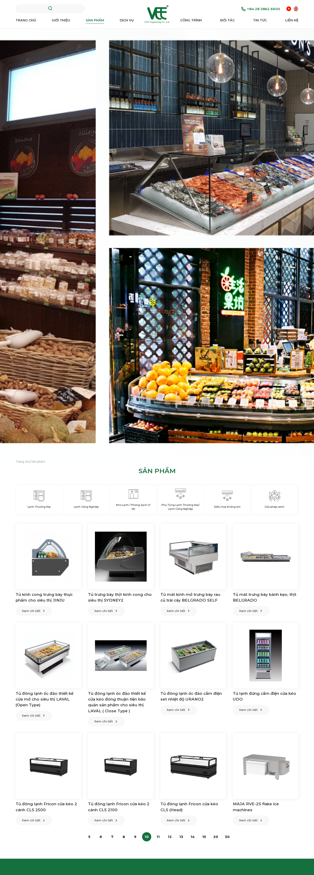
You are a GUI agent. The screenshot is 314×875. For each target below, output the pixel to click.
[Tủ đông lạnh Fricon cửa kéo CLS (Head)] (193, 766)
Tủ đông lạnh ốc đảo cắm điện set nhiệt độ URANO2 (191, 696)
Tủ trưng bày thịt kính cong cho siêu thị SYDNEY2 (120, 597)
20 (215, 836)
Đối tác (227, 20)
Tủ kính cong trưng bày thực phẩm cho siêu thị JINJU (44, 597)
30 (227, 836)
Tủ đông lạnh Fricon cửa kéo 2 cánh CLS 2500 (46, 807)
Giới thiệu (61, 20)
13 (181, 836)
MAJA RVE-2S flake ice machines (256, 807)
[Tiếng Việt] (288, 8)
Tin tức (260, 20)
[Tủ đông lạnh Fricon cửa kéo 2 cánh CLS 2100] (121, 766)
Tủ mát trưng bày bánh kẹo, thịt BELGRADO (264, 597)
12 (170, 836)
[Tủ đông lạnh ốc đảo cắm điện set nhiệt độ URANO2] (193, 655)
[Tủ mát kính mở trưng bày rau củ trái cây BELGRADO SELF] (193, 556)
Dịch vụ (127, 20)
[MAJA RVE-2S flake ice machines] (265, 766)
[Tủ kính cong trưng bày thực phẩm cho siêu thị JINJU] (48, 556)
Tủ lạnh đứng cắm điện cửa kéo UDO (264, 696)
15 (204, 836)
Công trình (191, 20)
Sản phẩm (95, 20)
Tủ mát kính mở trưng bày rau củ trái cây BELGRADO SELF (190, 597)
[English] (296, 8)
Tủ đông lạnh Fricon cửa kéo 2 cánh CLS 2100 (118, 807)
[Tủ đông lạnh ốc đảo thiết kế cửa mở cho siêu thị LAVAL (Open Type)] (48, 655)
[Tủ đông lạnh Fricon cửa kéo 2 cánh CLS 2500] (48, 766)
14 (193, 836)
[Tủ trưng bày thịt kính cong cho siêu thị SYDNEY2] (121, 556)
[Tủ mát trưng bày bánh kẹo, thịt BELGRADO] (265, 556)
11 (158, 836)
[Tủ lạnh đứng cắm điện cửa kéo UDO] (265, 655)
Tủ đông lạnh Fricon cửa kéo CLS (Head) (189, 807)
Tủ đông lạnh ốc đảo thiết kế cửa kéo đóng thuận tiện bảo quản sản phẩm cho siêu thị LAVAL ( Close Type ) (117, 702)
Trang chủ (26, 20)
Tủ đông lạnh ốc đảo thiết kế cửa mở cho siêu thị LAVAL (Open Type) (44, 699)
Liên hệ (291, 20)
